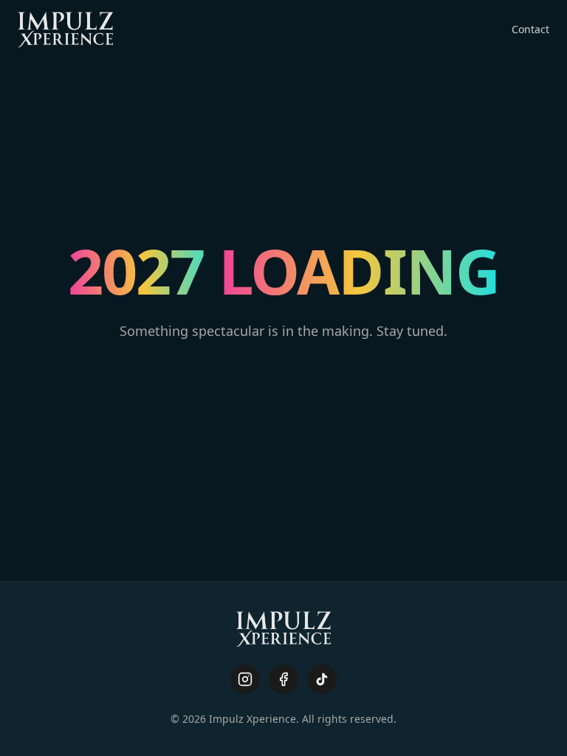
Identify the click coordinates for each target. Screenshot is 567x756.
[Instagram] (245, 679)
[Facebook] (283, 679)
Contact (530, 29)
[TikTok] (322, 679)
